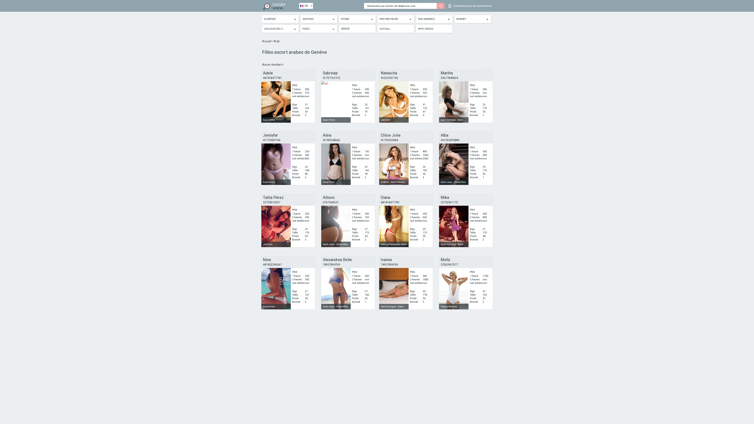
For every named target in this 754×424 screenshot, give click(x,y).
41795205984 (389, 140)
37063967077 (449, 264)
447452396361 (272, 264)
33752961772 (449, 202)
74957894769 (331, 264)
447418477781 (272, 78)
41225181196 (389, 78)
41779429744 (271, 140)
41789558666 (331, 140)
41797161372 (331, 78)
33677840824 (449, 78)
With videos (425, 28)
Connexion (472, 5)
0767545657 (331, 202)
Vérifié (345, 28)
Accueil (267, 41)
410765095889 (450, 140)
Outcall (385, 28)
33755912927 (271, 202)
